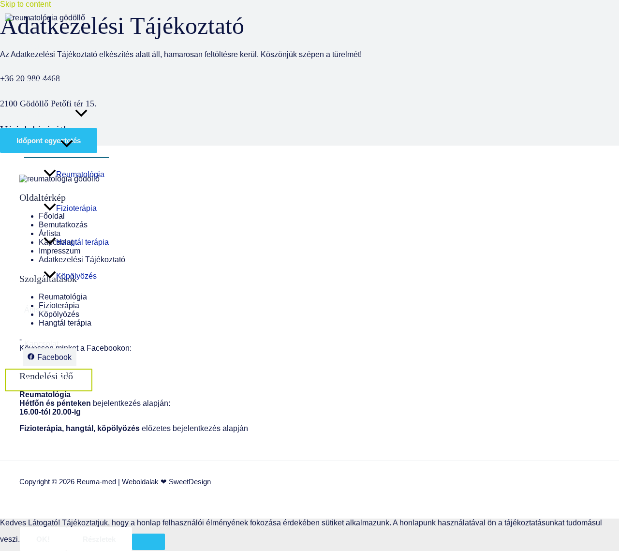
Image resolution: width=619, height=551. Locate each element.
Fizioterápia (76, 208)
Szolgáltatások (49, 114)
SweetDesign (189, 481)
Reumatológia (80, 174)
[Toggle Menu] (66, 144)
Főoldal (37, 47)
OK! (43, 539)
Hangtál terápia (82, 242)
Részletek (99, 539)
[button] (81, 115)
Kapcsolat (41, 344)
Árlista (35, 310)
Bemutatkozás (48, 80)
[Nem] (148, 542)
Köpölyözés (76, 276)
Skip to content (25, 4)
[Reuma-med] (45, 18)
